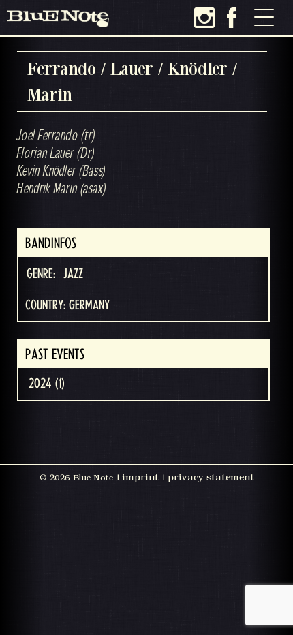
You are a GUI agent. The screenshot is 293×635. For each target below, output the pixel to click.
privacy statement (211, 476)
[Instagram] (204, 17)
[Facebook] (231, 17)
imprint (140, 476)
